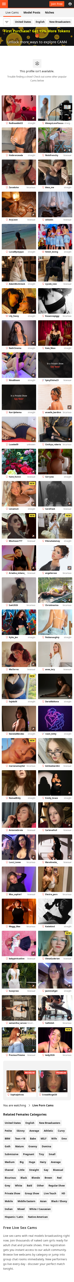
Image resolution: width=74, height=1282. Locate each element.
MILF (44, 1138)
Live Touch (50, 1193)
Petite (8, 1130)
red (59, 1177)
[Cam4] (21, 4)
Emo (64, 1138)
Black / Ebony (59, 1201)
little (21, 1170)
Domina (46, 1146)
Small (52, 1154)
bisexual (58, 1170)
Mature (19, 1146)
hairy (43, 1162)
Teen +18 (20, 1138)
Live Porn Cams (42, 1105)
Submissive (11, 1154)
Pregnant (28, 1154)
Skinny (21, 1130)
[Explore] (4, 4)
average (56, 1162)
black (24, 1177)
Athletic (48, 1130)
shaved (9, 1170)
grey (7, 1185)
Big (22, 1162)
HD (63, 1193)
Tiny (41, 1154)
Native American (38, 1217)
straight (34, 1170)
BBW (7, 1138)
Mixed (21, 1209)
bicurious (10, 1177)
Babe (33, 1138)
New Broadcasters (59, 21)
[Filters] (6, 21)
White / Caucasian (40, 1209)
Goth (7, 1146)
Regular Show (57, 1185)
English (40, 21)
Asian (43, 1201)
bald (29, 1185)
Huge (32, 1162)
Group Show (32, 1193)
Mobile (9, 1201)
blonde (36, 1177)
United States (23, 21)
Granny (32, 1146)
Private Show (12, 1193)
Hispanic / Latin (14, 1217)
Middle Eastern (26, 1201)
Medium (10, 1162)
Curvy (61, 1130)
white (18, 1185)
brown (48, 1177)
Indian (9, 1209)
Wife (54, 1138)
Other (40, 1185)
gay (46, 1170)
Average (34, 1130)
